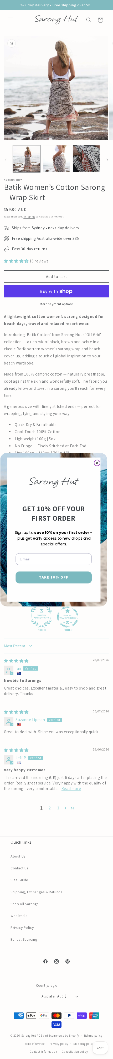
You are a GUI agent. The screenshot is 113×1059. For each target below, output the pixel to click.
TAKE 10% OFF (53, 577)
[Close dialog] (97, 463)
